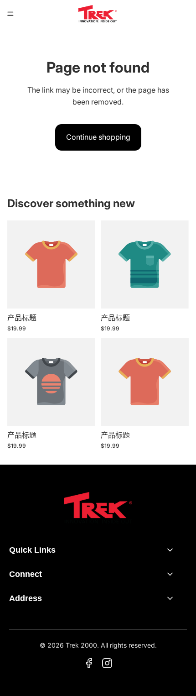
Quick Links (32, 550)
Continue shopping (98, 136)
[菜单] (10, 13)
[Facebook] (88, 663)
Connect (25, 574)
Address (25, 598)
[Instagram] (107, 663)
